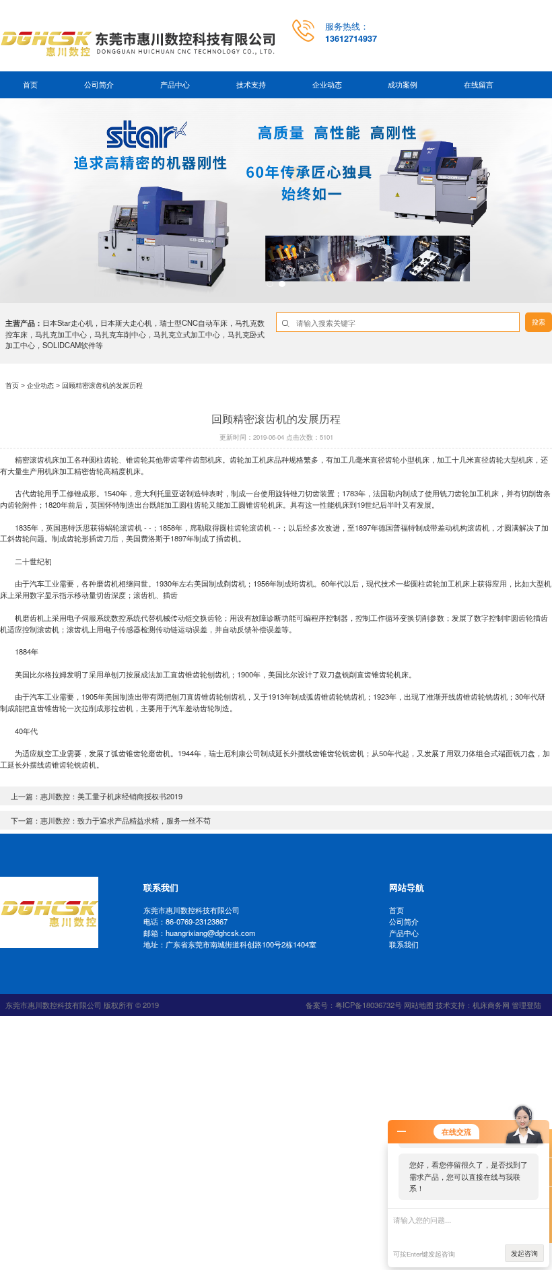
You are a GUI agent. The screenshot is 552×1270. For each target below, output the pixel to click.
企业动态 (327, 85)
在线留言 (478, 85)
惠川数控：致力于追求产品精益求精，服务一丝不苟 (125, 820)
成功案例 (402, 85)
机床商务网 (491, 1004)
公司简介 (99, 85)
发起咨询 (524, 1253)
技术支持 (251, 85)
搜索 (538, 322)
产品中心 (175, 85)
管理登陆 (526, 1004)
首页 (30, 85)
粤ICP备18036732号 (368, 1004)
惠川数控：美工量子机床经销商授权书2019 (111, 796)
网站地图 (419, 1004)
